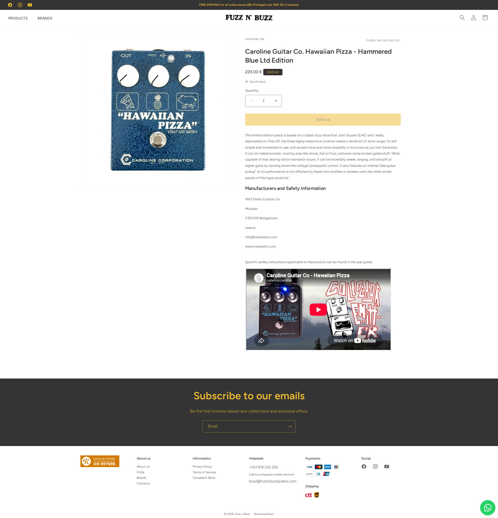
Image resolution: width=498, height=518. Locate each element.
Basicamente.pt (264, 514)
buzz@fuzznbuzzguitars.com (272, 481)
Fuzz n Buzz (242, 514)
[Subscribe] (289, 426)
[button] (11, 17)
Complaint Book (204, 478)
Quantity (251, 90)
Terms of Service (204, 472)
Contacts (143, 483)
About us (143, 466)
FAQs (140, 472)
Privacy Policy (202, 466)
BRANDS (45, 18)
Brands (141, 478)
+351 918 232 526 (263, 467)
